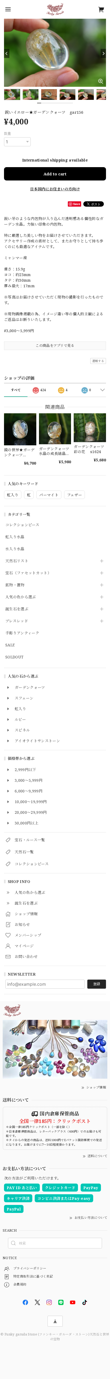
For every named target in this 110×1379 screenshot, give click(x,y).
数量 (7, 133)
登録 (96, 983)
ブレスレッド (16, 621)
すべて (16, 390)
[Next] (103, 53)
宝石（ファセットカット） (28, 573)
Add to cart (55, 173)
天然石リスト (16, 561)
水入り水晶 (15, 549)
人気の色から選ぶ (20, 597)
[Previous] (6, 53)
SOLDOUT (14, 657)
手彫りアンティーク (22, 633)
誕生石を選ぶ (16, 609)
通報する (98, 361)
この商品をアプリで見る (55, 345)
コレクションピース (22, 525)
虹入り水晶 (15, 537)
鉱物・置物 (15, 585)
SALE (10, 645)
